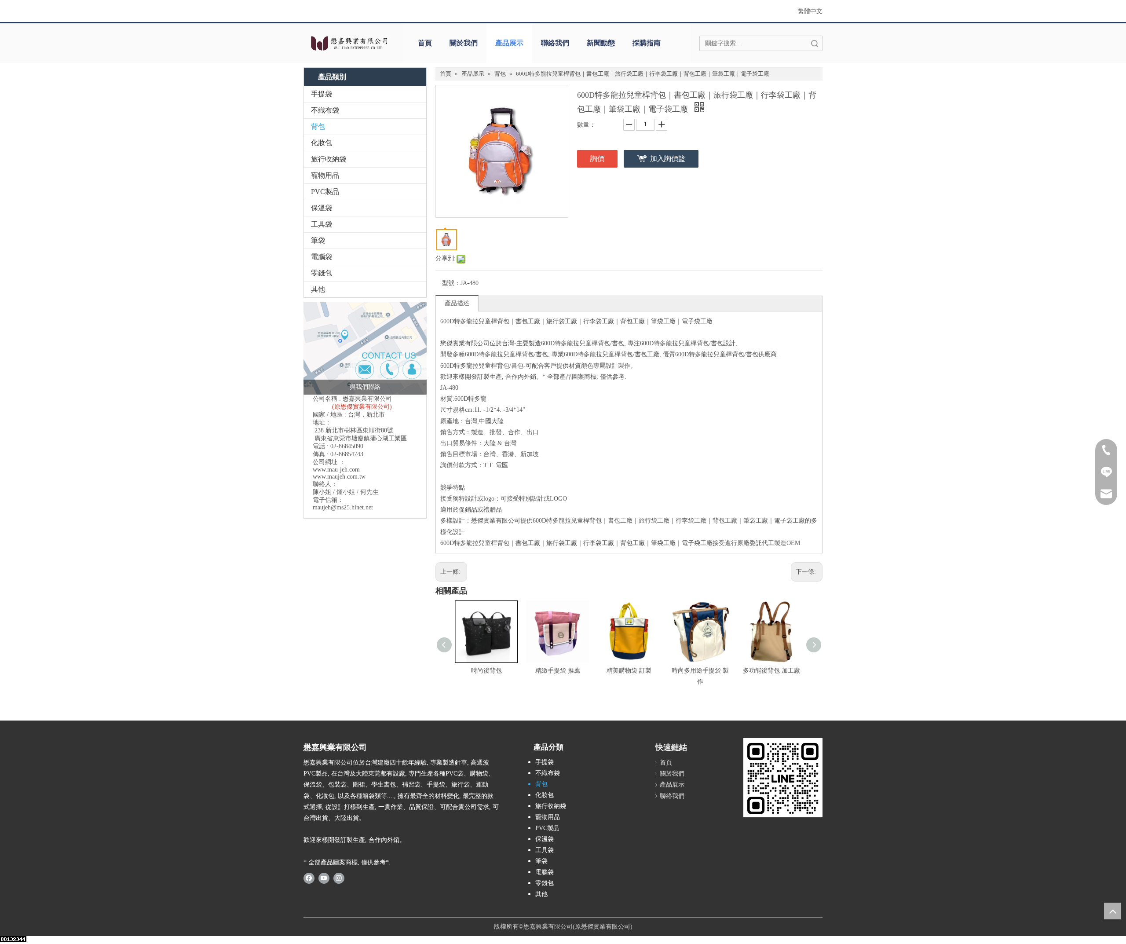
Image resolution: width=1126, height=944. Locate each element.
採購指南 (646, 43)
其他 (318, 289)
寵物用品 (325, 175)
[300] (783, 777)
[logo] (348, 43)
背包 (318, 126)
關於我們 (464, 43)
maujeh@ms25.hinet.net (343, 507)
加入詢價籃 (667, 158)
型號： (451, 283)
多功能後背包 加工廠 (771, 670)
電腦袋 (321, 256)
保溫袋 (321, 208)
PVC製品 (325, 191)
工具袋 (321, 224)
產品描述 (457, 303)
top (1112, 911)
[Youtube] (323, 878)
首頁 (425, 43)
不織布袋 (325, 110)
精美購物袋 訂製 (629, 670)
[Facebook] (308, 878)
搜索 (814, 43)
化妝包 (321, 142)
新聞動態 (601, 43)
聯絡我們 (555, 43)
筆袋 (318, 240)
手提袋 (321, 94)
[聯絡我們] (365, 348)
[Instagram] (338, 878)
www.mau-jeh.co (334, 469)
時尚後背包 (486, 670)
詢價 (597, 158)
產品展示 (509, 43)
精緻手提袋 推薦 (557, 670)
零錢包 (321, 273)
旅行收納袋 (328, 159)
